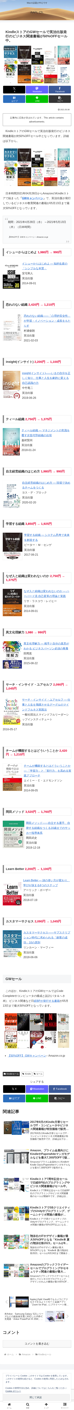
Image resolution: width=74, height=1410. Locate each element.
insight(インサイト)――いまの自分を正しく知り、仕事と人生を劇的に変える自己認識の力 (46, 378)
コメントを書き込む (37, 1343)
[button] (60, 99)
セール (39, 1074)
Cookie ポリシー (13, 1391)
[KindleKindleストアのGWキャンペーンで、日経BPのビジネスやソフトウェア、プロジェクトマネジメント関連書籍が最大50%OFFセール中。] (37, 1030)
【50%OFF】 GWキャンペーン (27, 1055)
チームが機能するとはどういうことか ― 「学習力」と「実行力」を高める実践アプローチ (47, 770)
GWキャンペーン (32, 198)
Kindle (28, 1074)
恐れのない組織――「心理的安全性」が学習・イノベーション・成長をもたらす (47, 320)
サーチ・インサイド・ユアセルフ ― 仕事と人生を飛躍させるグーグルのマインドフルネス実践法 (46, 704)
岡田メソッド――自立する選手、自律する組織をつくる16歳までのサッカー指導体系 (48, 828)
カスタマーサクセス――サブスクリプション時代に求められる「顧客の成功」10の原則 (46, 937)
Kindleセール (13, 1074)
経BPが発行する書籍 (47, 1000)
